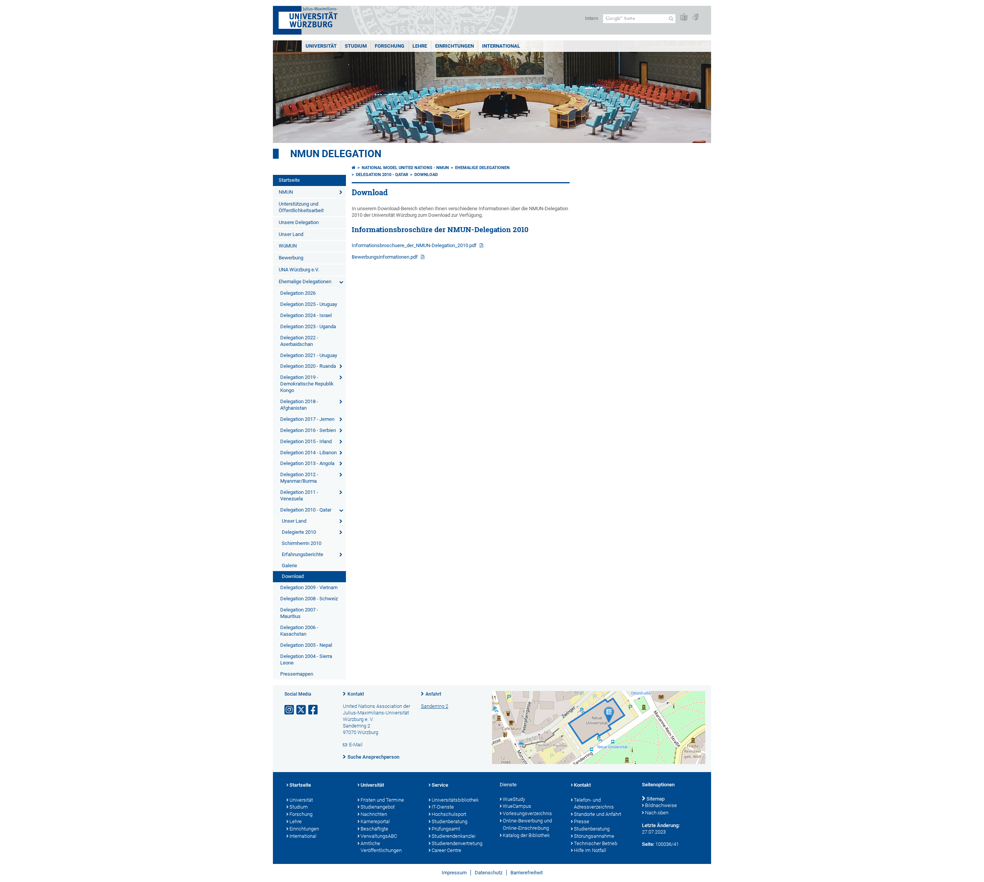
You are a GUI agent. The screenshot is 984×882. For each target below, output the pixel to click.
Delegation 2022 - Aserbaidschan (299, 341)
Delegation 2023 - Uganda (308, 326)
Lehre (419, 46)
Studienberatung (449, 821)
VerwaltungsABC (379, 836)
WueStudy (514, 799)
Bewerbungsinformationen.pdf (385, 257)
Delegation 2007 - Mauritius (299, 613)
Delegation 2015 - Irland (306, 441)
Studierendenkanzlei (453, 836)
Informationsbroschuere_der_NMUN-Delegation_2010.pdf (415, 245)
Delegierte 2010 (299, 532)
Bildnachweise (661, 805)
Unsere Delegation (299, 222)
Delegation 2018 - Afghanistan (299, 405)
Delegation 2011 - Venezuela (299, 495)
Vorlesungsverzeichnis (527, 813)
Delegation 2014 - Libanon (308, 452)
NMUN (286, 192)
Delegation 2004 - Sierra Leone (306, 659)
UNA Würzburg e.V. (299, 269)
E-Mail (355, 744)
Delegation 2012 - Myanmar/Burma (299, 478)
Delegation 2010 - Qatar (305, 510)
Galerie (289, 565)
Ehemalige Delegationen (305, 281)
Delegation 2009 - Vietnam (308, 587)
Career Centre (446, 850)
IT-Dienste (443, 807)
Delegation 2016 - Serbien (308, 430)
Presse (581, 821)
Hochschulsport (449, 814)
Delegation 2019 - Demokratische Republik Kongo (307, 383)
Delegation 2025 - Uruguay (308, 304)
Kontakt (355, 694)
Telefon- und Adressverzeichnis (594, 803)
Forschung (389, 46)
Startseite (289, 180)
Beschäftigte (374, 829)
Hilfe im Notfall (590, 850)
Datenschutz (488, 872)
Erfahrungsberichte (302, 554)
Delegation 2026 (298, 293)
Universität (321, 46)
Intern (591, 18)
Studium (356, 46)
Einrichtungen (454, 46)
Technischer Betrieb (595, 843)
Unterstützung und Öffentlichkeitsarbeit (301, 207)
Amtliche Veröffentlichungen (381, 847)
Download (293, 576)
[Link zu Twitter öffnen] (301, 710)
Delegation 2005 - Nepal (306, 645)
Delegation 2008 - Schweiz (309, 598)
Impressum (454, 872)
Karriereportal (375, 821)
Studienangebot (378, 807)
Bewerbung (291, 258)
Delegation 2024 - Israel (306, 315)
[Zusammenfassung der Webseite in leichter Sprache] (683, 17)
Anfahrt (433, 694)
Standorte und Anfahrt (597, 814)
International (501, 46)
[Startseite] (354, 167)
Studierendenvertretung (457, 843)
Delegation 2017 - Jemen (307, 419)
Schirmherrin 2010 (301, 543)
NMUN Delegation (335, 153)
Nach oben (656, 813)
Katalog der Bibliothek (526, 835)
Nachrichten (374, 814)
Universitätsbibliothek (455, 800)
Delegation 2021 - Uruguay (308, 355)
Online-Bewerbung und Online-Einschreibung (527, 824)
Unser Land (291, 234)
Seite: (648, 844)
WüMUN (288, 246)
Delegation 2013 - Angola (307, 463)
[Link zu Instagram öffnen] (289, 710)
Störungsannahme (594, 836)
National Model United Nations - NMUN (405, 167)
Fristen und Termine (382, 800)
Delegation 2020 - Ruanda (308, 366)
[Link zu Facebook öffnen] (313, 710)
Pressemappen (296, 674)
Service (440, 785)
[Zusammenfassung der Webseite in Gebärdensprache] (695, 17)
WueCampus (517, 806)
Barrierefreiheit (526, 872)
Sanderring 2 (434, 706)
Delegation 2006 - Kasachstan (299, 631)
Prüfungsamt (446, 829)
